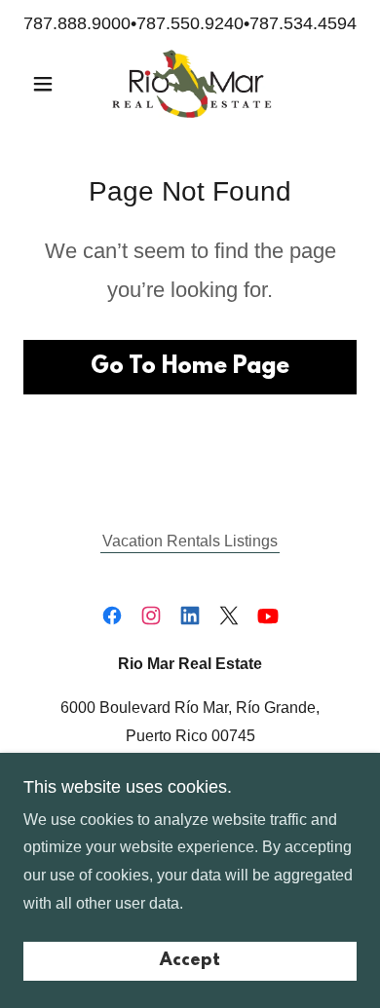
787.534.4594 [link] (303, 23)
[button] (48, 83)
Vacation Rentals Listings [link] (190, 541)
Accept (190, 961)
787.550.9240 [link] (190, 23)
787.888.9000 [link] (77, 23)
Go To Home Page (190, 367)
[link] (189, 83)
